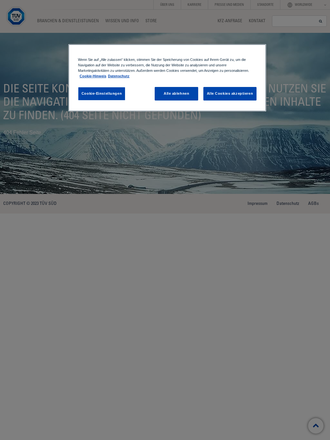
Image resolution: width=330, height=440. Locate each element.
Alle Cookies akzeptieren (230, 93)
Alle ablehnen (176, 93)
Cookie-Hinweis (93, 76)
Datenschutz (119, 76)
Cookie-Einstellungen (102, 93)
